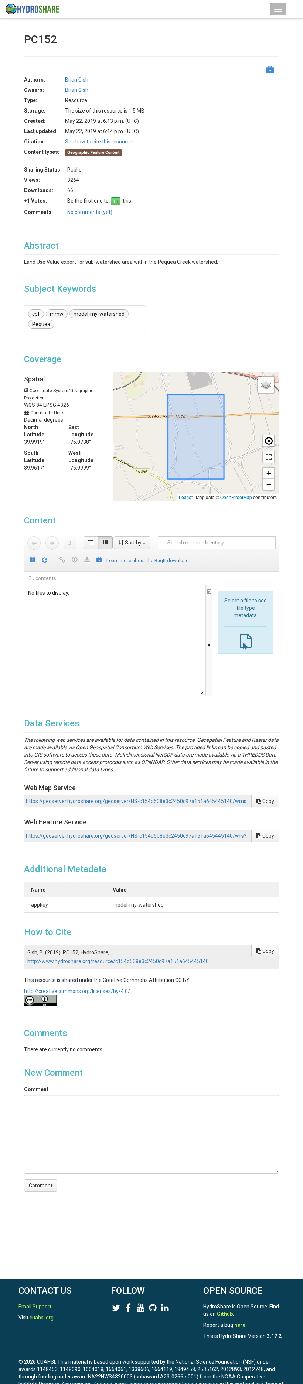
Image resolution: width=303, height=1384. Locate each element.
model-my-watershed (99, 314)
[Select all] (32, 560)
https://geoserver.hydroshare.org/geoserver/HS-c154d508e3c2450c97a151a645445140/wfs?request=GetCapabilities (164, 836)
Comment (36, 1089)
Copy (267, 801)
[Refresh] (45, 560)
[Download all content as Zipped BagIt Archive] (99, 560)
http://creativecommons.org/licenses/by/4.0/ (77, 991)
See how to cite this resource (98, 142)
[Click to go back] (34, 543)
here (239, 1325)
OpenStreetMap (236, 497)
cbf (36, 314)
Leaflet (186, 497)
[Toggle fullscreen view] (268, 457)
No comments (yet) (89, 212)
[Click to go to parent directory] (70, 543)
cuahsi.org (42, 1318)
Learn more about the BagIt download (147, 560)
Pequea (41, 324)
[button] (266, 385)
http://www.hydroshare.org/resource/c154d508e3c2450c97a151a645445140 (118, 961)
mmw (57, 314)
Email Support (34, 1306)
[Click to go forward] (52, 543)
